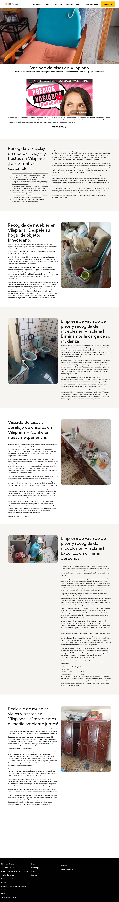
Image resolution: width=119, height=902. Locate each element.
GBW (3, 893)
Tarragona (37, 4)
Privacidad (34, 871)
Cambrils (69, 4)
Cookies (34, 875)
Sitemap (64, 865)
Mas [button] (77, 4)
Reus (47, 4)
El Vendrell (57, 4)
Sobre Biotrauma (91, 4)
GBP (3, 890)
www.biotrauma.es (12, 897)
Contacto (108, 4)
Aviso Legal (35, 868)
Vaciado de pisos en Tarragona (18, 516)
